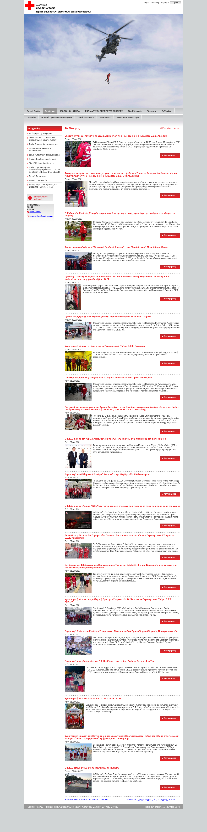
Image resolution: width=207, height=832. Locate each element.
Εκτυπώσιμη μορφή (171, 241)
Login (146, 3)
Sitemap (154, 3)
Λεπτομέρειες (170, 268)
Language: (165, 3)
